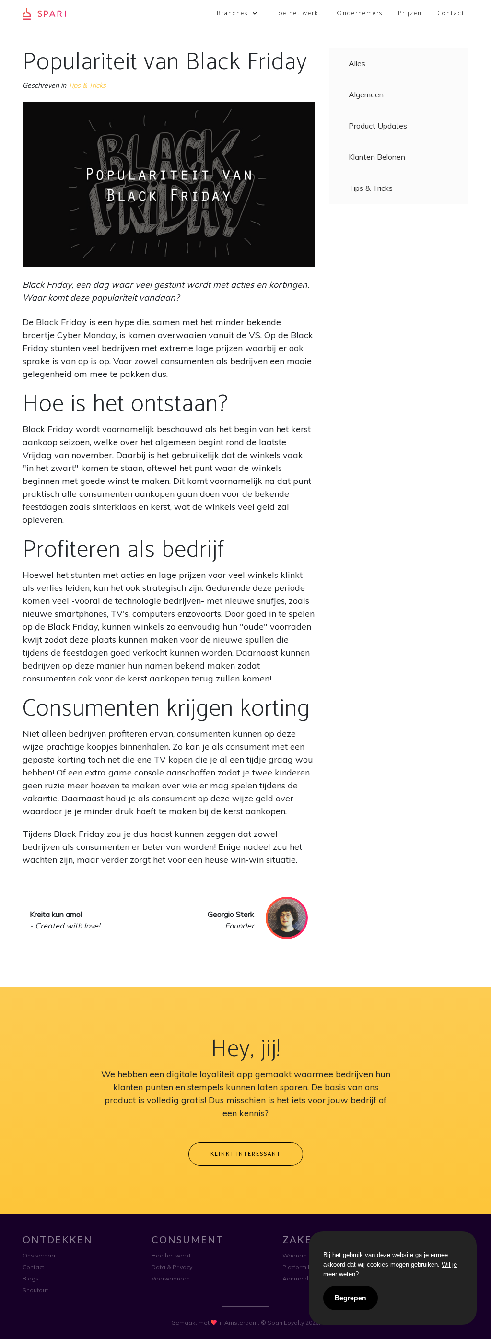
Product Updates (378, 125)
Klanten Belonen (377, 157)
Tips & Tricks (87, 85)
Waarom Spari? (304, 1255)
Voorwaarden (171, 1278)
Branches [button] (233, 13)
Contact (451, 13)
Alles (357, 63)
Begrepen (350, 1298)
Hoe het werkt (297, 13)
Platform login (302, 1266)
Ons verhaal (40, 1255)
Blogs (31, 1278)
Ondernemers (360, 13)
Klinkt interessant (245, 1154)
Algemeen (366, 94)
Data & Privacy (172, 1266)
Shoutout (35, 1289)
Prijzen (410, 13)
